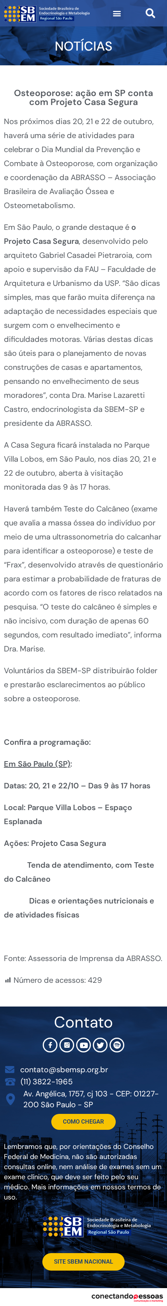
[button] (117, 13)
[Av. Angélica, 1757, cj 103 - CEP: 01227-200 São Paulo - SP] (10, 1099)
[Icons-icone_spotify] (117, 1045)
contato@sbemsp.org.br (64, 1069)
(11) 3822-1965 (47, 1082)
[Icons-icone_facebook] (50, 1045)
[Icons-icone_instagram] (66, 1045)
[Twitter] (100, 1045)
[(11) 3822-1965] (10, 1081)
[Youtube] (83, 1045)
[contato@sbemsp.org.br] (9, 1069)
